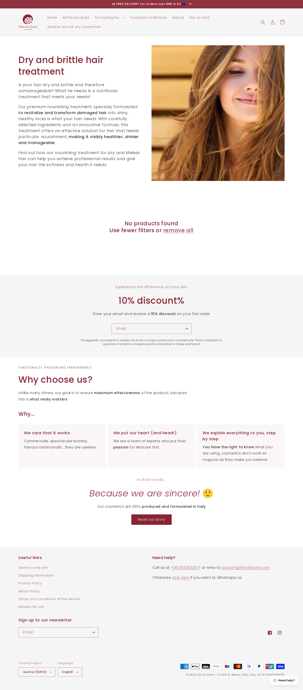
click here (180, 577)
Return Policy (29, 591)
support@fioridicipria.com (246, 567)
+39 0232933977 (186, 567)
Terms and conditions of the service (49, 599)
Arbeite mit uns (31, 607)
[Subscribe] (186, 328)
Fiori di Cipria (205, 674)
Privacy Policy (29, 583)
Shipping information (36, 575)
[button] (110, 17)
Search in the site (33, 567)
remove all (178, 230)
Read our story (151, 519)
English (67, 672)
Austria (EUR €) (35, 672)
